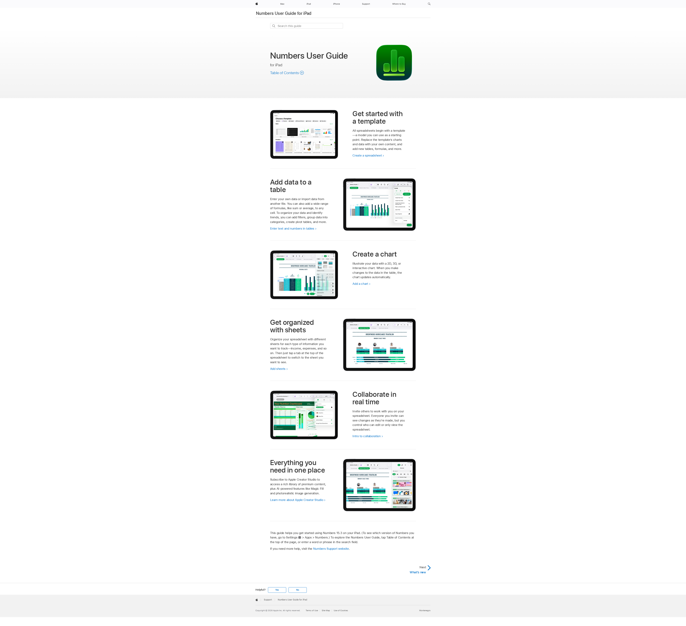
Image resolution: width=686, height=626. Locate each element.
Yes (277, 590)
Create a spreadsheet (367, 155)
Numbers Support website (331, 548)
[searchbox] (306, 26)
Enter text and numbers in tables (292, 228)
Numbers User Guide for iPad (284, 13)
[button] (429, 4)
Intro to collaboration (366, 436)
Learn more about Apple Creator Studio (296, 500)
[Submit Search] (274, 26)
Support (268, 599)
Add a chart (360, 283)
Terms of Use (312, 610)
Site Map (326, 610)
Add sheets (277, 369)
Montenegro (425, 610)
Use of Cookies (341, 610)
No (297, 590)
